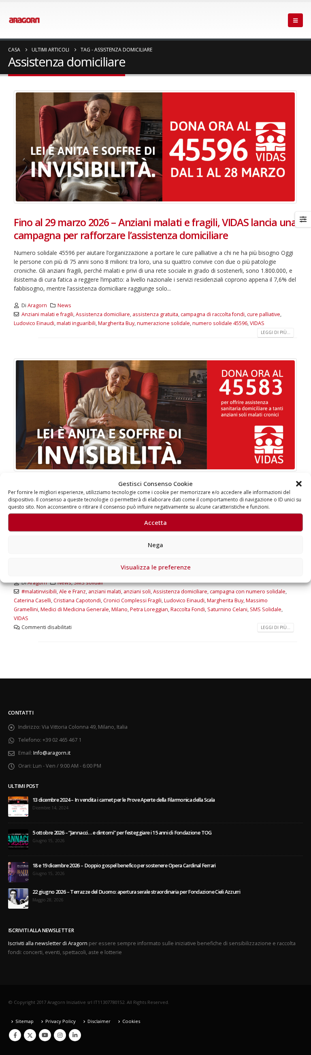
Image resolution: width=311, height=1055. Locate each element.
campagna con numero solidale (247, 591)
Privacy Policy (60, 1021)
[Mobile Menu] (295, 20)
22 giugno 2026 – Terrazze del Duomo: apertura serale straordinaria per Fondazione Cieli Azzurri (136, 891)
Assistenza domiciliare (103, 314)
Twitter (30, 1035)
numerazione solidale (163, 323)
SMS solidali (88, 582)
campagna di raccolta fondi (213, 314)
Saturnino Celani (227, 609)
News (64, 305)
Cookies (131, 1021)
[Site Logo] (24, 20)
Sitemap (24, 1021)
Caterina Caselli (32, 600)
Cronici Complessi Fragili (132, 600)
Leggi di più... (275, 332)
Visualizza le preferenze (156, 567)
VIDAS (257, 323)
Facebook (15, 1035)
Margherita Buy (116, 323)
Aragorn (37, 305)
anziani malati (104, 591)
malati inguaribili (76, 323)
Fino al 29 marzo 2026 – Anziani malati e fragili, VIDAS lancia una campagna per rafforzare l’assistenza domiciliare (155, 228)
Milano (119, 609)
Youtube (45, 1035)
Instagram (60, 1035)
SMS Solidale (265, 609)
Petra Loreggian (149, 609)
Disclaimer (99, 1021)
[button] (299, 483)
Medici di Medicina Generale (74, 609)
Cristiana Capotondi (77, 600)
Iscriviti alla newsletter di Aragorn (47, 943)
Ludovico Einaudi (34, 323)
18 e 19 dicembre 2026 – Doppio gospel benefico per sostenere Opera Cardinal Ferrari (124, 865)
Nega (155, 545)
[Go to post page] (18, 805)
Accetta (155, 522)
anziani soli (137, 591)
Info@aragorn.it (51, 752)
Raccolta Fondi (187, 609)
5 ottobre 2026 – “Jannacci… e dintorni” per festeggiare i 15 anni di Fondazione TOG (122, 832)
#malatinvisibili (39, 591)
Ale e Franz (72, 591)
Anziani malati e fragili (47, 314)
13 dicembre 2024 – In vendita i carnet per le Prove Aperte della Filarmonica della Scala (123, 799)
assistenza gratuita (155, 314)
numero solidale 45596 (219, 323)
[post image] (155, 146)
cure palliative (263, 314)
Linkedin (75, 1035)
